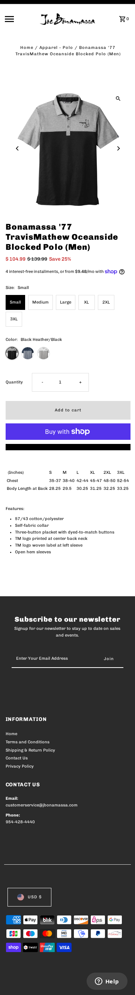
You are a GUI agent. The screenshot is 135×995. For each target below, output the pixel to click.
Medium (40, 302)
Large (65, 302)
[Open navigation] (20, 19)
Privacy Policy (20, 766)
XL (86, 302)
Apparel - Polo (56, 47)
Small (15, 302)
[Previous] (17, 148)
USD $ (35, 897)
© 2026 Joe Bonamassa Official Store (46, 981)
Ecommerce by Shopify (30, 987)
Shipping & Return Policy (30, 750)
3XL (14, 319)
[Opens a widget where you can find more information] (107, 982)
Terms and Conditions (28, 742)
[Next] (118, 148)
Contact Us (17, 758)
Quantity (14, 382)
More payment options (68, 447)
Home (26, 47)
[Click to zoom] (118, 98)
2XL (106, 302)
